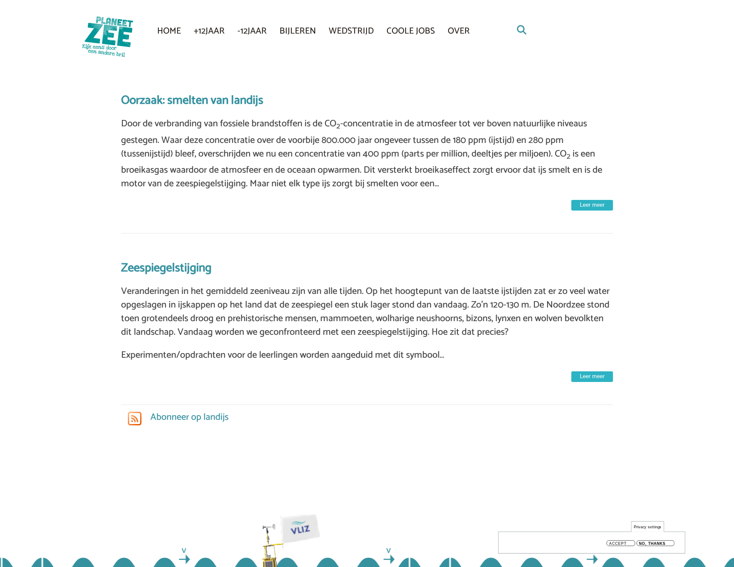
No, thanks (652, 543)
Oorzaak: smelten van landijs (192, 100)
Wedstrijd (351, 31)
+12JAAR (209, 31)
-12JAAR (252, 31)
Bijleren (297, 31)
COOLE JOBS (411, 31)
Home (169, 31)
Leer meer (592, 205)
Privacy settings (648, 526)
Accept (618, 543)
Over (459, 31)
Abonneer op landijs (188, 417)
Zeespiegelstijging (166, 268)
